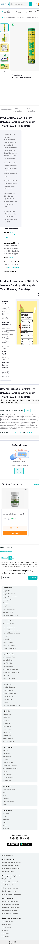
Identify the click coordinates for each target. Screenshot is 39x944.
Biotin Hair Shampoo (9, 687)
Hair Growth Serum (8, 690)
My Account (6, 723)
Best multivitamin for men (10, 627)
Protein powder (7, 600)
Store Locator (7, 726)
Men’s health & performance (10, 907)
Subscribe (33, 577)
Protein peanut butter (9, 789)
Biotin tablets (7, 639)
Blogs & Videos (7, 781)
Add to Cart (16, 528)
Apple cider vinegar (8, 801)
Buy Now (15, 533)
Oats (4, 792)
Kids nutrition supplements (10, 901)
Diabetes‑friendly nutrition (10, 913)
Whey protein (7, 591)
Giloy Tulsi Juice (7, 663)
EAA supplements (8, 612)
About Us (5, 750)
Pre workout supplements (10, 615)
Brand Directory (7, 774)
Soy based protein (7, 871)
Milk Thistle (6, 675)
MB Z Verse (6, 828)
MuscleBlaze (6, 813)
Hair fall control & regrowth (10, 888)
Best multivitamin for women (11, 630)
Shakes (5, 804)
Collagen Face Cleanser (10, 693)
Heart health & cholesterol (10, 882)
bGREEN (5, 825)
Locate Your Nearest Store (10, 768)
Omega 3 (5, 636)
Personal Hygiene (8, 696)
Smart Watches (6, 924)
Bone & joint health (7, 885)
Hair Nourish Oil (7, 699)
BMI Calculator (7, 714)
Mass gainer (6, 603)
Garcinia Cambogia (15, 433)
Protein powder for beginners (11, 862)
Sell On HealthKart (8, 777)
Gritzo (4, 822)
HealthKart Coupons (9, 762)
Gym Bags (5, 933)
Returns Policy (7, 732)
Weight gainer (7, 606)
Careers (5, 771)
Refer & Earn (6, 753)
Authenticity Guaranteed (10, 765)
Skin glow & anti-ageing (9, 891)
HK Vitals (5, 816)
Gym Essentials (6, 927)
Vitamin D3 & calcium (9, 645)
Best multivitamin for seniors (11, 633)
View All (36, 484)
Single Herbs (31, 433)
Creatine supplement (9, 609)
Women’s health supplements (11, 904)
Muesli (5, 795)
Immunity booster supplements (11, 894)
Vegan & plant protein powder (11, 868)
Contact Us (6, 720)
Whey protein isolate (9, 594)
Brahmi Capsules (8, 666)
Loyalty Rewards (7, 756)
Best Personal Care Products (11, 705)
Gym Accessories (7, 921)
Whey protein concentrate (10, 597)
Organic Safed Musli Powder (11, 672)
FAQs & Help (6, 717)
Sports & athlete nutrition (9, 910)
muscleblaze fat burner (6, 551)
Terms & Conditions (8, 741)
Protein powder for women (10, 865)
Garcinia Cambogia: (6, 547)
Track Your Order (8, 738)
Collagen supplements (9, 648)
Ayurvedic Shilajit (8, 660)
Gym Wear (5, 936)
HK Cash (5, 759)
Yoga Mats (5, 930)
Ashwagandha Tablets (9, 657)
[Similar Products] (15, 498)
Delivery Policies (7, 729)
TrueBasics (6, 819)
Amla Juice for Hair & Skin (10, 669)
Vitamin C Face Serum (9, 678)
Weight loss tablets (7, 879)
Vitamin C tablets (8, 642)
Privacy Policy (7, 735)
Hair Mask (6, 702)
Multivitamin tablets (8, 624)
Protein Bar (6, 798)
